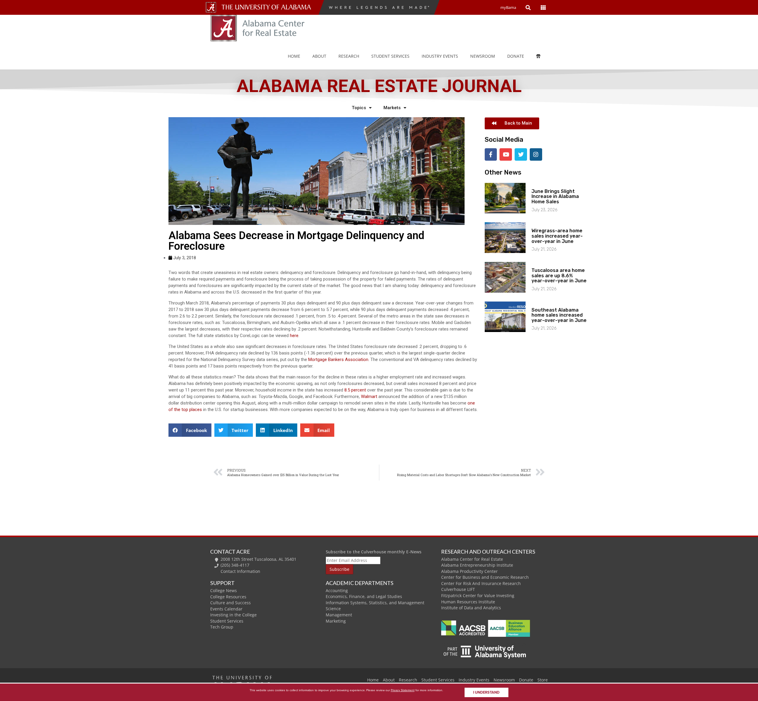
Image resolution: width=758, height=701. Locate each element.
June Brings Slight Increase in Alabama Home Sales (555, 196)
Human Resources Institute (468, 602)
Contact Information (240, 571)
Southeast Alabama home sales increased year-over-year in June (559, 315)
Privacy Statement (403, 690)
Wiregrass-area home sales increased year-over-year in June (557, 236)
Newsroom (482, 56)
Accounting (337, 590)
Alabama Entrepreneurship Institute (477, 565)
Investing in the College (233, 615)
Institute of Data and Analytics (471, 607)
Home (294, 56)
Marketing (336, 621)
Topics (359, 107)
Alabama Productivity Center (469, 571)
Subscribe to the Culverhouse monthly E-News (373, 552)
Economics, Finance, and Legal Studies (364, 596)
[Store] (542, 56)
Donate (515, 56)
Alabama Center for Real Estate (472, 559)
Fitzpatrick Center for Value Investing (477, 595)
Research (348, 56)
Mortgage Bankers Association (338, 359)
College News (223, 590)
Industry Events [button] (440, 56)
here (294, 335)
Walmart (369, 396)
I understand (486, 692)
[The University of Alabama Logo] (268, 7)
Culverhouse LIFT (458, 589)
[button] (189, 430)
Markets (392, 107)
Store (542, 680)
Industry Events (474, 680)
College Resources (228, 597)
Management (339, 615)
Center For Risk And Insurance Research (481, 583)
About (319, 56)
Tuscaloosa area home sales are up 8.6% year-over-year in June (559, 275)
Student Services (390, 56)
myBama (508, 7)
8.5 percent (355, 390)
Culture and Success (230, 602)
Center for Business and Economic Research (485, 577)
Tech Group (221, 627)
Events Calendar (226, 609)
